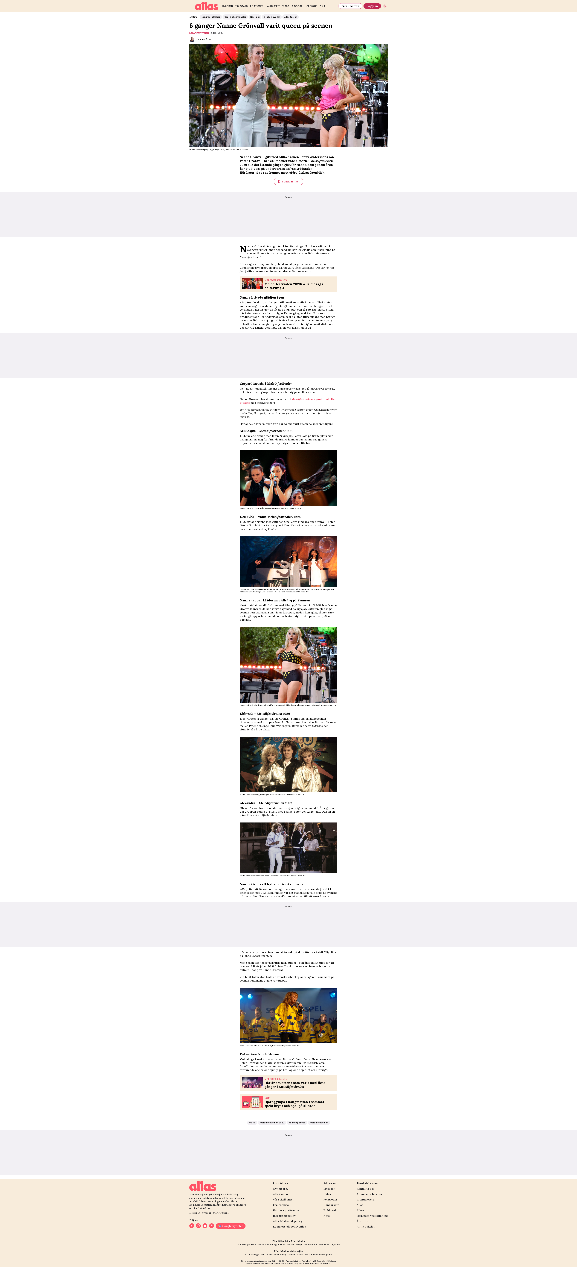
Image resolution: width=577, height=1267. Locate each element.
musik (252, 1122)
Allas (360, 1205)
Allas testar (290, 16)
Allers (361, 1210)
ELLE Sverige (252, 1254)
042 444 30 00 (278, 1261)
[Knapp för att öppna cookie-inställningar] (385, 6)
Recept (298, 1244)
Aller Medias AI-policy (287, 1221)
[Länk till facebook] (191, 1226)
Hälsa (327, 1194)
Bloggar (297, 6)
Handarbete (273, 6)
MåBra (290, 1244)
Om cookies (281, 1205)
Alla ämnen (280, 1194)
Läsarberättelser (211, 16)
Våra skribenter (283, 1199)
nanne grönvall (297, 1122)
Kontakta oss (365, 1188)
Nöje (327, 1215)
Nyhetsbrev (280, 1188)
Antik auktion (366, 1226)
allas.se (333, 1261)
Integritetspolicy (284, 1215)
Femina (281, 1244)
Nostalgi (254, 16)
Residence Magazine (329, 1244)
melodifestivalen (199, 33)
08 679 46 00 (325, 1263)
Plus (322, 6)
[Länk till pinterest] (211, 1226)
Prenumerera (350, 6)
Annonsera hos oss (369, 1194)
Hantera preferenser (287, 1210)
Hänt (253, 1244)
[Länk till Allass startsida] (206, 6)
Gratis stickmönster (235, 16)
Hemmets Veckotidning (372, 1215)
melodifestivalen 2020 (272, 1122)
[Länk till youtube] (205, 1226)
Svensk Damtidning (267, 1244)
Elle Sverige (243, 1244)
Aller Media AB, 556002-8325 (273, 1263)
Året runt (363, 1221)
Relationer (256, 6)
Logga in (372, 6)
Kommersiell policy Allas (289, 1226)
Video (285, 6)
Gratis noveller (272, 16)
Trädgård (241, 6)
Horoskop (311, 6)
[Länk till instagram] (198, 1226)
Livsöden (227, 6)
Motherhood (310, 1244)
